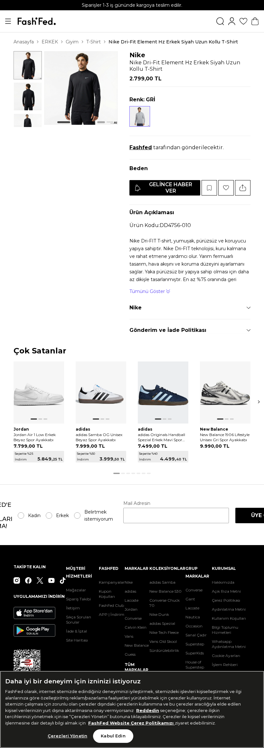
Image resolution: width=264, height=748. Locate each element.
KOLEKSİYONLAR (167, 568)
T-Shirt (93, 42)
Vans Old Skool (163, 641)
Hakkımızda (223, 582)
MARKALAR (136, 568)
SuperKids (194, 653)
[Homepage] (36, 21)
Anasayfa (24, 42)
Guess (130, 654)
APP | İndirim (111, 614)
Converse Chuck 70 (164, 603)
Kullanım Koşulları (229, 618)
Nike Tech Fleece (164, 632)
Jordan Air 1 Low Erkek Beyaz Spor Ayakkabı (35, 437)
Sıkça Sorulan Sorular (78, 620)
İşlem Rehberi (225, 664)
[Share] (242, 188)
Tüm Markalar (136, 667)
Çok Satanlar (40, 351)
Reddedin (147, 710)
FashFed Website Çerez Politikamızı (131, 722)
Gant (190, 599)
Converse (133, 618)
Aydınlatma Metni (229, 609)
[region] (132, 709)
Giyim (72, 42)
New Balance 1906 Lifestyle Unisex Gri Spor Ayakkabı (225, 437)
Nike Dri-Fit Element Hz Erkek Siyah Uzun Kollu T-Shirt (173, 42)
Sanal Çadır (196, 635)
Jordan (131, 609)
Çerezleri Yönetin (67, 735)
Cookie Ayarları (226, 655)
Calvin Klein (135, 627)
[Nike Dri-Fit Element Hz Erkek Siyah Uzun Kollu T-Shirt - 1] (28, 65)
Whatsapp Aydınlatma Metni (229, 644)
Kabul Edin (113, 735)
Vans (129, 636)
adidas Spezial (162, 623)
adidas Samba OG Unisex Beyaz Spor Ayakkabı (99, 437)
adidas (130, 591)
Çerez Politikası (226, 600)
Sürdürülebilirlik (164, 650)
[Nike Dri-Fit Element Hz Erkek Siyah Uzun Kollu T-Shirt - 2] (28, 96)
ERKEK (50, 42)
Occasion (194, 626)
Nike (137, 55)
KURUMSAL (224, 568)
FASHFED (108, 568)
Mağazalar (76, 590)
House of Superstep (194, 665)
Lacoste (131, 600)
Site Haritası (77, 640)
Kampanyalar (112, 582)
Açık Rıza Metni (226, 591)
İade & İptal (76, 631)
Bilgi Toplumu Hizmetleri (225, 630)
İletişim (73, 608)
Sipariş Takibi (78, 599)
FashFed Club (111, 605)
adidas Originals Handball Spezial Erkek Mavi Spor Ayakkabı (161, 437)
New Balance (137, 645)
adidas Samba (162, 582)
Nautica (192, 617)
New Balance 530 (165, 591)
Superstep (194, 644)
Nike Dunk (159, 614)
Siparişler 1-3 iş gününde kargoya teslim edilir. (132, 5)
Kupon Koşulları (107, 594)
